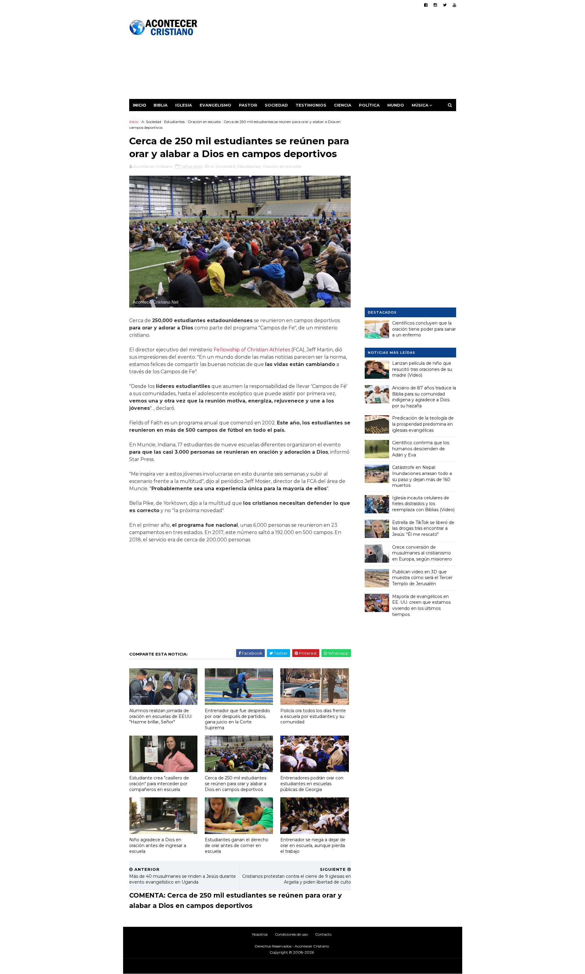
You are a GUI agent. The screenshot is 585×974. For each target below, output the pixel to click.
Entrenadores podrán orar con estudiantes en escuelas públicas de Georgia (311, 783)
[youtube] (454, 5)
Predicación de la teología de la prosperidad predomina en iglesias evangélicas (423, 424)
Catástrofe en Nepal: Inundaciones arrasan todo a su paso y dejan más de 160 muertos (422, 476)
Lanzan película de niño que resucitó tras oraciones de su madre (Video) (422, 369)
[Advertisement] (345, 56)
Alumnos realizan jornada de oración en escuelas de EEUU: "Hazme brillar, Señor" (160, 716)
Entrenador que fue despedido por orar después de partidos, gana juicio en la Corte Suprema (237, 719)
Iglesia (183, 105)
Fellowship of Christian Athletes (252, 350)
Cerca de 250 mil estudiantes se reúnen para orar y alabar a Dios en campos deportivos (235, 783)
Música (420, 105)
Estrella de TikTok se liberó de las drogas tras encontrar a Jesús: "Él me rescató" (423, 528)
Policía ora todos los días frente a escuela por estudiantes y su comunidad (313, 716)
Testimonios (311, 105)
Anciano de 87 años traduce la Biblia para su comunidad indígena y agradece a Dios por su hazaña (424, 397)
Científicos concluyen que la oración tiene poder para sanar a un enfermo (424, 329)
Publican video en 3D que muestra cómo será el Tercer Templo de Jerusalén (422, 577)
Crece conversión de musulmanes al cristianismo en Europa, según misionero (422, 553)
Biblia (161, 105)
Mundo (395, 105)
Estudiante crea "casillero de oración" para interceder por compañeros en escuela (159, 783)
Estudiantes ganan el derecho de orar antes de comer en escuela (236, 845)
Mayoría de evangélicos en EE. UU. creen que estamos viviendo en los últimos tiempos (421, 605)
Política (369, 105)
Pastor (248, 105)
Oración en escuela (204, 121)
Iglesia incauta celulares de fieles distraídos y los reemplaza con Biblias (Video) (423, 503)
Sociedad (276, 105)
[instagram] (435, 5)
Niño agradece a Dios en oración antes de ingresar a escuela (157, 845)
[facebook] (425, 5)
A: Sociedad (151, 121)
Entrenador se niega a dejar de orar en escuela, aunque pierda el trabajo (313, 845)
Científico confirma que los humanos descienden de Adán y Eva (420, 448)
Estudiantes (174, 121)
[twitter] (445, 5)
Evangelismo (215, 105)
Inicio (139, 105)
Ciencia (342, 105)
